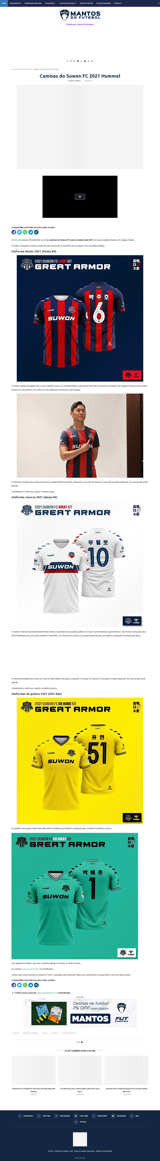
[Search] (159, 3)
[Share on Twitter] (79, 1042)
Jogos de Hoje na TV (67, 3)
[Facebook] (67, 61)
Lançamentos (15, 3)
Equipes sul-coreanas (30, 1033)
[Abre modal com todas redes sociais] (36, 232)
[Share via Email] (82, 1042)
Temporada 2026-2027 (32, 3)
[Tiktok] (92, 61)
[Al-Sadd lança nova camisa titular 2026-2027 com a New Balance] (80, 1070)
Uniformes (28, 69)
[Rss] (88, 61)
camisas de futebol (30, 969)
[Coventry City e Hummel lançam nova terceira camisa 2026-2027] (126, 1070)
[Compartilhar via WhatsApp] (25, 232)
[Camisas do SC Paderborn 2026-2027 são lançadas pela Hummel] (33, 1070)
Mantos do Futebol (17, 69)
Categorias (49, 3)
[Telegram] (85, 61)
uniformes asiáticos (69, 1033)
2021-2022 (16, 1033)
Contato (117, 3)
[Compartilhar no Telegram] (30, 232)
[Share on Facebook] (76, 1042)
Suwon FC (54, 1033)
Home (4, 3)
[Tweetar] (19, 232)
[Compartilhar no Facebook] (13, 232)
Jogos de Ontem (86, 3)
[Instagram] (74, 61)
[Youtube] (78, 61)
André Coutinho (75, 81)
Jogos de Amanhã (103, 3)
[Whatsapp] (81, 61)
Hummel (44, 1033)
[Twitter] (71, 61)
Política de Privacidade (104, 1151)
